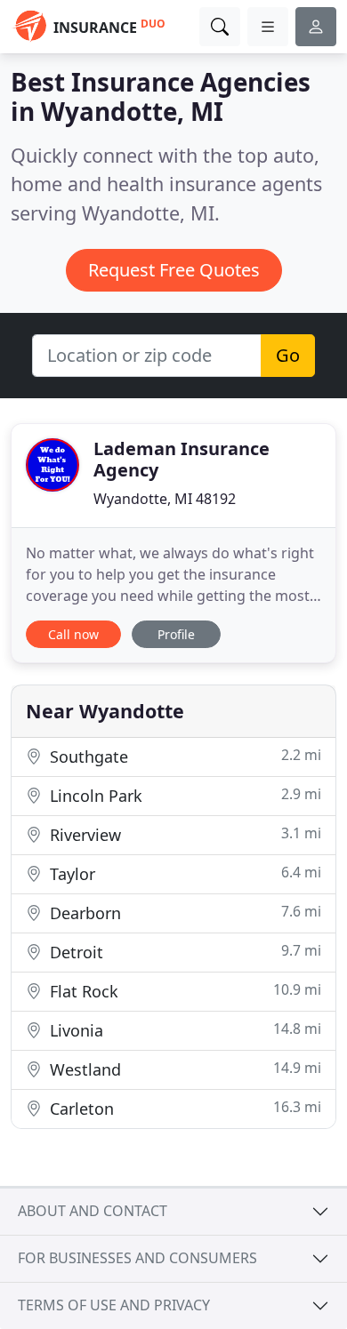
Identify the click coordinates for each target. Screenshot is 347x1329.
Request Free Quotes (174, 270)
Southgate (183, 756)
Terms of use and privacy (114, 1305)
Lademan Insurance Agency (181, 459)
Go (288, 355)
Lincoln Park (183, 795)
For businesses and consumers (137, 1258)
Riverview (183, 834)
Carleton (183, 1108)
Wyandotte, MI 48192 (164, 498)
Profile (176, 634)
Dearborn (183, 912)
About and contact (92, 1211)
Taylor (183, 873)
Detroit (183, 952)
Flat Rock (183, 991)
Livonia (183, 1030)
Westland (183, 1069)
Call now (73, 634)
